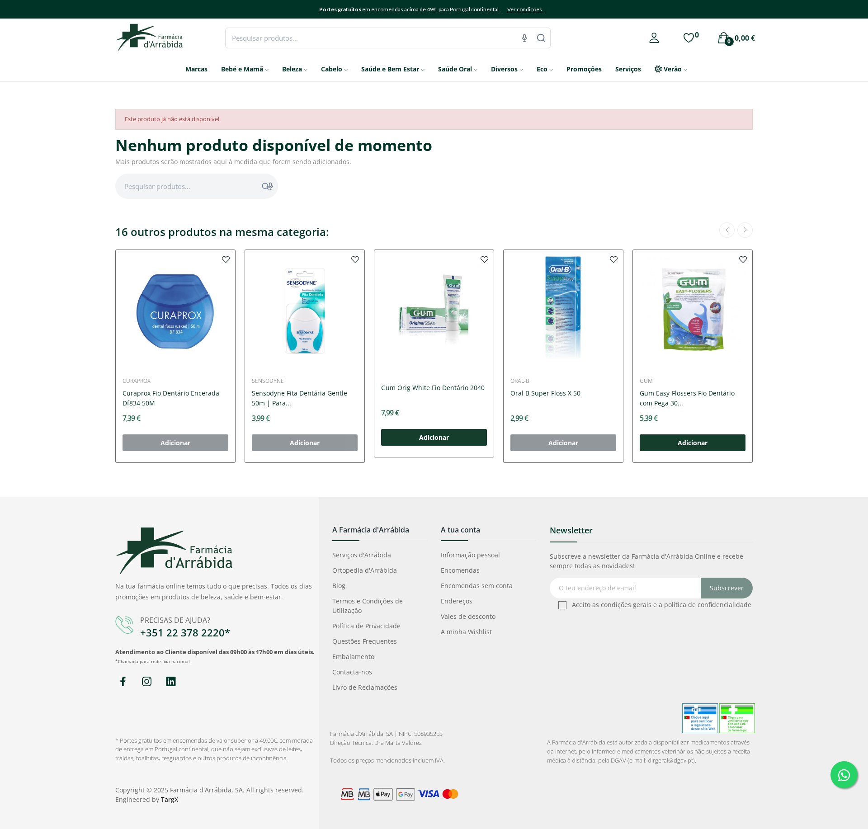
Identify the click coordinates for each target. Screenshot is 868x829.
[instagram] (146, 681)
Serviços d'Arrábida (361, 555)
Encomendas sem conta (477, 585)
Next (745, 230)
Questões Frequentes (364, 641)
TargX (169, 799)
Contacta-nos (352, 672)
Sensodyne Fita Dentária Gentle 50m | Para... (299, 398)
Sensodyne (268, 381)
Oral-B (519, 381)
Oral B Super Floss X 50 (545, 393)
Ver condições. (525, 9)
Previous (727, 230)
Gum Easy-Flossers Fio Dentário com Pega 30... (687, 398)
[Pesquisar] (541, 38)
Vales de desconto (468, 616)
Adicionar (434, 437)
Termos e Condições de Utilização (367, 606)
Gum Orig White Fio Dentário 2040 (433, 387)
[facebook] (122, 681)
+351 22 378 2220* (185, 632)
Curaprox (137, 381)
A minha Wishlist (466, 631)
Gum (646, 381)
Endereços (456, 601)
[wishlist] (226, 259)
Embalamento (353, 656)
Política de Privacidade (366, 626)
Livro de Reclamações (364, 687)
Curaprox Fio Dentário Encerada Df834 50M (171, 398)
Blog (338, 585)
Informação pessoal (470, 555)
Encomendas (460, 570)
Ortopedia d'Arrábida (364, 570)
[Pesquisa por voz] (524, 38)
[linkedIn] (170, 681)
